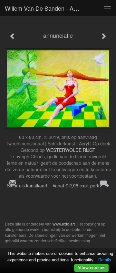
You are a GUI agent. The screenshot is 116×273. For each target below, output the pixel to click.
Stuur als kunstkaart (54, 185)
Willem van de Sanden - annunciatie (44, 8)
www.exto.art (64, 223)
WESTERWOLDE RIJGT (70, 150)
